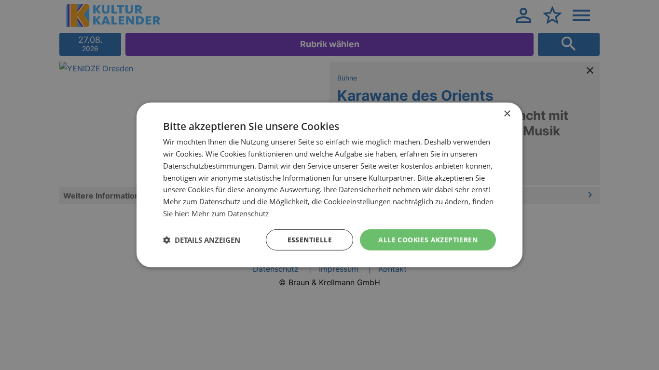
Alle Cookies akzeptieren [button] (428, 239)
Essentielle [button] (310, 239)
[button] (201, 240)
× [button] (506, 114)
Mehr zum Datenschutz (230, 213)
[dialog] (329, 185)
